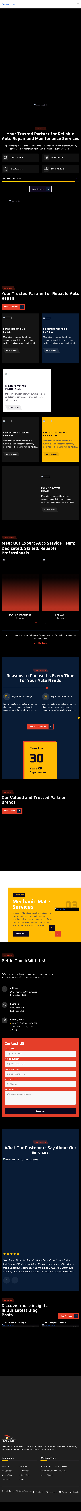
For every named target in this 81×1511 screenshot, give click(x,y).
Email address (12, 1069)
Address (14, 988)
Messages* (10, 1089)
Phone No (14, 1004)
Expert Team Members (62, 697)
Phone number (12, 1059)
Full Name (10, 1049)
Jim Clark (61, 615)
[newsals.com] (8, 4)
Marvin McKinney (20, 615)
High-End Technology (22, 697)
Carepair (12, 1491)
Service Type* (12, 1079)
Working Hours (17, 1020)
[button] (52, 928)
